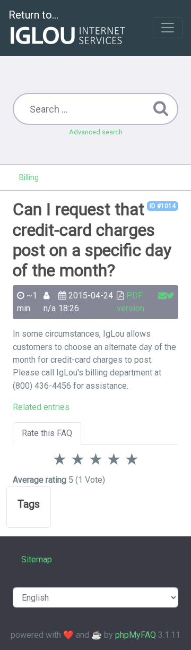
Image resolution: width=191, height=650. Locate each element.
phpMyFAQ (135, 635)
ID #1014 (163, 206)
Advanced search (96, 132)
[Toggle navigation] (168, 27)
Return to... (33, 14)
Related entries (41, 407)
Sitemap (36, 559)
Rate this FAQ (47, 433)
